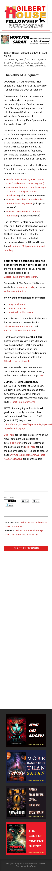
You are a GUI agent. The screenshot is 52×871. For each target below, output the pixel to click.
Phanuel (19, 65)
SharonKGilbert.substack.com (20, 330)
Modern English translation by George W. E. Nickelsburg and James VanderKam (26, 191)
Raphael (41, 65)
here (41, 375)
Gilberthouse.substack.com (18, 326)
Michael (8, 65)
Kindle (31, 287)
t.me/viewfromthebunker (19, 312)
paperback (21, 287)
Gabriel (38, 62)
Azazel (29, 62)
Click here (9, 434)
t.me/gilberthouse (15, 304)
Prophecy (30, 65)
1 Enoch (35, 59)
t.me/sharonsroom (16, 308)
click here (15, 442)
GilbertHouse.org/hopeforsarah (20, 276)
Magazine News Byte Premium (32, 863)
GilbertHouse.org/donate (17, 361)
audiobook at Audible (15, 291)
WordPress (31, 865)
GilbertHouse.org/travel (22, 402)
